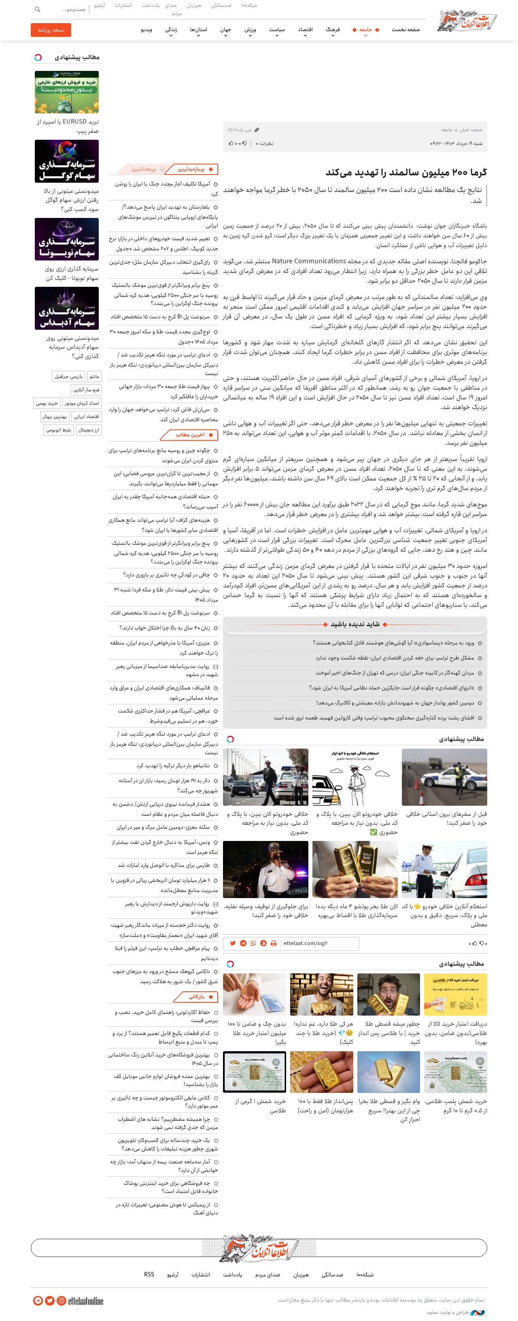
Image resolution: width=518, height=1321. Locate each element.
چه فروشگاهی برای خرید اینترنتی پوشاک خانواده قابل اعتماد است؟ (170, 1187)
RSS (149, 1274)
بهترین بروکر (55, 416)
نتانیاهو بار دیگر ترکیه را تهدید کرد (173, 765)
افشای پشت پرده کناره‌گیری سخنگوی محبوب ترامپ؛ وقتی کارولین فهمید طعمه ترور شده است (374, 717)
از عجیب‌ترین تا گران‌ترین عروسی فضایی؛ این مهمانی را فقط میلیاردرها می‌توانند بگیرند (166, 478)
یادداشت (151, 5)
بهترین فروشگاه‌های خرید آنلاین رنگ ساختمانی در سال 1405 (163, 1058)
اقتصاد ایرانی (86, 416)
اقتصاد (305, 30)
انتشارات (123, 5)
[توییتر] (50, 1301)
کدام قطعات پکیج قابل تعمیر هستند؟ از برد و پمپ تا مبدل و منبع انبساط (165, 1037)
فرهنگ (333, 30)
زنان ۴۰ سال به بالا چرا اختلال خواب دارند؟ (164, 627)
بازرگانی (196, 997)
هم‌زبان (194, 5)
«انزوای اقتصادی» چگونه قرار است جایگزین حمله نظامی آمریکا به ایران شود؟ (391, 687)
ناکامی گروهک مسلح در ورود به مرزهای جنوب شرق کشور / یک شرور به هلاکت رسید (165, 976)
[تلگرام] (38, 1301)
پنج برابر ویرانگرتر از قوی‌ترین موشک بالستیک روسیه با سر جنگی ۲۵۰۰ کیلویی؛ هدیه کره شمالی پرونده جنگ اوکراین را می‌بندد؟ (165, 294)
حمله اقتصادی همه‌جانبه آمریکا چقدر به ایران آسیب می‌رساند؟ (165, 501)
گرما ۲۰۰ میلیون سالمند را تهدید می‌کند (406, 172)
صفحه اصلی (470, 130)
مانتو (94, 376)
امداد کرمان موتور (82, 403)
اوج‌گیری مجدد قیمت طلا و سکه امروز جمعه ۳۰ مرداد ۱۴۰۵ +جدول (164, 336)
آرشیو (99, 5)
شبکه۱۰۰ (249, 5)
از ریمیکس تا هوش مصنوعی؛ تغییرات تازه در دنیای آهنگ (167, 1208)
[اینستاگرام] (61, 1301)
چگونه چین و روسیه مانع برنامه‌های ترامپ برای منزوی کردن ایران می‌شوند (163, 455)
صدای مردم (173, 9)
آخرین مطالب (190, 435)
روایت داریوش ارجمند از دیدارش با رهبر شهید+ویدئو (171, 907)
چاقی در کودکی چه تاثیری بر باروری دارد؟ (166, 574)
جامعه (365, 30)
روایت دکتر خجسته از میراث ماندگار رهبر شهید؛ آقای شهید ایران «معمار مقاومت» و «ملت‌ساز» (164, 930)
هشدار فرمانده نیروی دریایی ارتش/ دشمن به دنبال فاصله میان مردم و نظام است (165, 809)
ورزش (250, 30)
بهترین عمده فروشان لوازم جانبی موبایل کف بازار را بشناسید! (166, 1080)
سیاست (277, 30)
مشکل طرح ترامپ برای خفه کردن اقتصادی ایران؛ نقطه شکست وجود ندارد (395, 657)
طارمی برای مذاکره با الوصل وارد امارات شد (164, 865)
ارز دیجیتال (89, 430)
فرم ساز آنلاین (86, 390)
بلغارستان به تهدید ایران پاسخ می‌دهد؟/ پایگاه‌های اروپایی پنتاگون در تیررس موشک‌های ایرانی (168, 216)
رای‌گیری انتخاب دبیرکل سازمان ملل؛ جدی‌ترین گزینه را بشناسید (163, 267)
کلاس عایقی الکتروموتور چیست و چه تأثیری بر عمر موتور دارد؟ (165, 1101)
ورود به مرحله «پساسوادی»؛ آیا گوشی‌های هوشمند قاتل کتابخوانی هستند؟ (393, 642)
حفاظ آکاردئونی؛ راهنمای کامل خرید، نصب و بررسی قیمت (166, 1016)
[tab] (195, 169)
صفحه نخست (406, 30)
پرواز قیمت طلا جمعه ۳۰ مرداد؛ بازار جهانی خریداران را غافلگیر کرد (168, 391)
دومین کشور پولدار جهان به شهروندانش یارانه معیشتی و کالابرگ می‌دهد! (395, 702)
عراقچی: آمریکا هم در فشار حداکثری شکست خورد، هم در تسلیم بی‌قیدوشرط (168, 716)
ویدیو (146, 30)
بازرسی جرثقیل (69, 376)
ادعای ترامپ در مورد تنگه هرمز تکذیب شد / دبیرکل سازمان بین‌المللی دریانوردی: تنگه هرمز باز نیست (164, 364)
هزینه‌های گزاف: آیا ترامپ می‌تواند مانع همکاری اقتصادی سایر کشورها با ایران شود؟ (163, 525)
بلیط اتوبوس (58, 430)
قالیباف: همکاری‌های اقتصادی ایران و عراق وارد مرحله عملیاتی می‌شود (164, 692)
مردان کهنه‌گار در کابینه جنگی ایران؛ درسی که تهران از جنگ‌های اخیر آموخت (395, 672)
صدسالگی (221, 5)
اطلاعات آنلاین (467, 20)
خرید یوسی (47, 403)
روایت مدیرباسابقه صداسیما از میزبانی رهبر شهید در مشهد (167, 670)
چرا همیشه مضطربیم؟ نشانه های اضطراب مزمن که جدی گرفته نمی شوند (168, 1123)
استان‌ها (198, 30)
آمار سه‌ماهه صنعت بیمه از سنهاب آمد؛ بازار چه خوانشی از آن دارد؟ (164, 1165)
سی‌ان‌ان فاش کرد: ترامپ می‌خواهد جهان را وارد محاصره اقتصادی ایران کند (163, 414)
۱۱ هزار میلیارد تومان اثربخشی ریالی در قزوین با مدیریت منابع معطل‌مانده (164, 885)
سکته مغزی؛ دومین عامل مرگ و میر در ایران (163, 827)
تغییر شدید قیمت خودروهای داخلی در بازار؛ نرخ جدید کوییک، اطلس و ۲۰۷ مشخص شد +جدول (163, 243)
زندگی (171, 30)
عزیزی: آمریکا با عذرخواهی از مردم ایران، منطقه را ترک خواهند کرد (164, 647)
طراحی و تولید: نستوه (448, 1312)
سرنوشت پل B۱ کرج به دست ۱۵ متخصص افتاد (160, 316)
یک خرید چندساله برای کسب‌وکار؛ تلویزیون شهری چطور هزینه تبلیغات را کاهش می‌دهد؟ (168, 1144)
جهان (225, 30)
